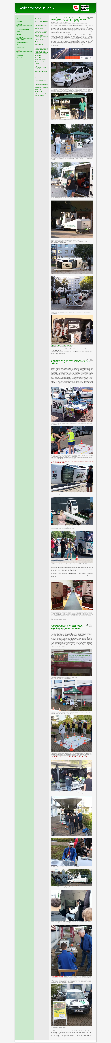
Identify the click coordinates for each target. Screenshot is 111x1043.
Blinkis (36, 41)
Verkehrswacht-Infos (22, 42)
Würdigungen (20, 47)
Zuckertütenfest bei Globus (41, 87)
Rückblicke (20, 37)
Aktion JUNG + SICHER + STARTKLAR (41, 22)
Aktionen (19, 34)
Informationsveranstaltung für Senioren (41, 54)
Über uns (19, 21)
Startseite (19, 19)
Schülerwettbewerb (39, 35)
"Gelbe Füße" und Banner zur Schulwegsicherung (41, 32)
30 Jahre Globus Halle (40, 78)
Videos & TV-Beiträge (23, 39)
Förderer (19, 45)
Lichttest (37, 47)
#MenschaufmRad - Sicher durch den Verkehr (41, 94)
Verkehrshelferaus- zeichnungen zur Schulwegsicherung (41, 27)
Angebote (19, 26)
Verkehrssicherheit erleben (41, 84)
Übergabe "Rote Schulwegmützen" (39, 38)
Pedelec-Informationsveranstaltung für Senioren (41, 58)
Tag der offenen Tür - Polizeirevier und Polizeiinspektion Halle (41, 67)
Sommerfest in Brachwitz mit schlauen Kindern (41, 72)
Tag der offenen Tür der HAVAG (40, 62)
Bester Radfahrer (39, 19)
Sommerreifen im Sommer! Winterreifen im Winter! (41, 50)
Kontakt (19, 52)
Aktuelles (19, 24)
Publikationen (20, 32)
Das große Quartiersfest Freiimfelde (40, 81)
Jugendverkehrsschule (23, 29)
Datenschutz (20, 58)
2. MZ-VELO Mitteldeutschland (39, 90)
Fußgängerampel (39, 44)
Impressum (20, 55)
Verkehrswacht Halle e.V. (57, 7)
